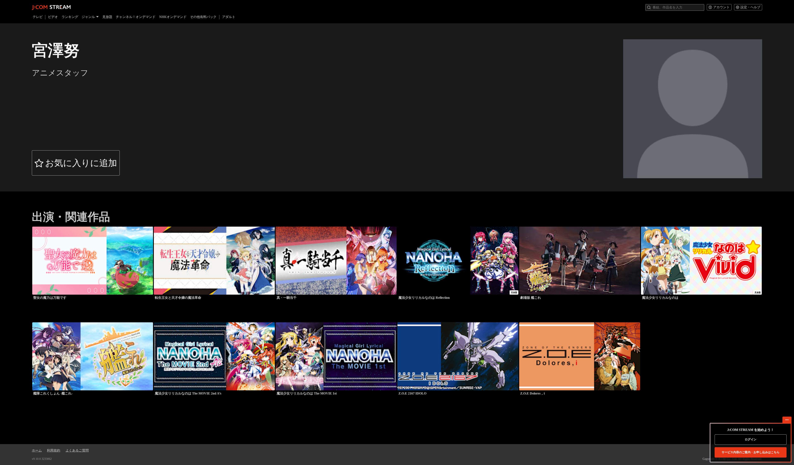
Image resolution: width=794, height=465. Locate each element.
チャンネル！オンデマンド (135, 17)
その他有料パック (203, 17)
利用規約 (53, 450)
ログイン (750, 439)
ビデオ (53, 17)
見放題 (107, 17)
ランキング (70, 17)
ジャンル (88, 17)
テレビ (38, 17)
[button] (76, 163)
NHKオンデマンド (173, 17)
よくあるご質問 (77, 450)
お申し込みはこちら (751, 452)
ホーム (37, 450)
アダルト (228, 17)
